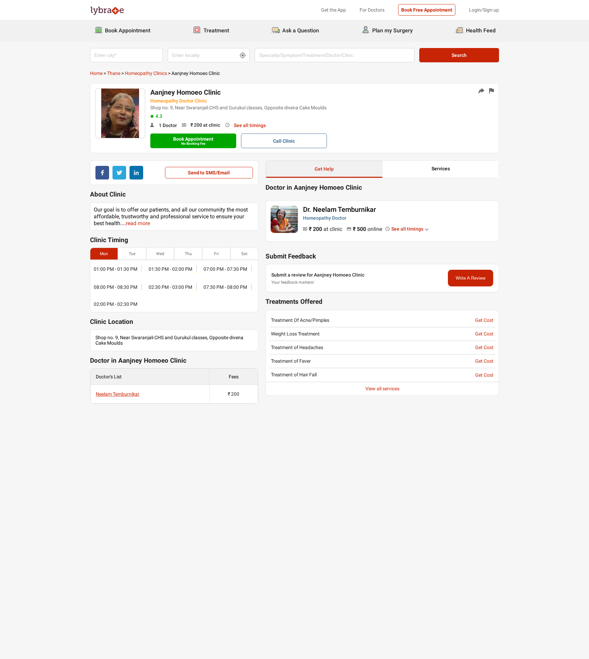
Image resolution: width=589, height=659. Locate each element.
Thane (113, 73)
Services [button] (441, 168)
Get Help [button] (324, 169)
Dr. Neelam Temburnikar (339, 209)
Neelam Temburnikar (117, 394)
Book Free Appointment (426, 10)
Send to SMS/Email (209, 172)
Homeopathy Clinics (146, 73)
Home (96, 73)
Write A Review (470, 278)
